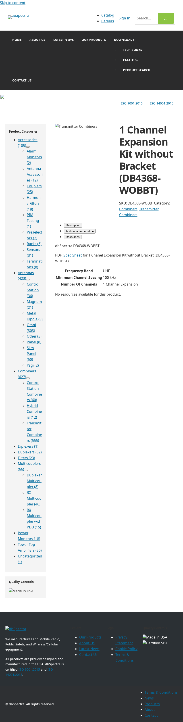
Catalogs (130, 60)
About (150, 709)
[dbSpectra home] (15, 628)
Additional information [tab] (80, 231)
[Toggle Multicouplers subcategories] (26, 470)
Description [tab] (73, 225)
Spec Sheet (72, 255)
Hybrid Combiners (34, 411)
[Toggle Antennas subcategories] (28, 279)
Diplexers (28, 446)
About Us (37, 40)
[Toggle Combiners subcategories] (28, 378)
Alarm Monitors (34, 157)
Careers (107, 21)
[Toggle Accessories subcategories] (28, 147)
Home (16, 40)
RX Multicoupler (34, 498)
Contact (151, 715)
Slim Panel (31, 353)
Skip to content (12, 2)
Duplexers (30, 452)
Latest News (63, 40)
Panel (34, 342)
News (149, 698)
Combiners (128, 209)
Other (34, 336)
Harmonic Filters (34, 203)
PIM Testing (33, 220)
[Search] (166, 18)
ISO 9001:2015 (132, 103)
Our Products (94, 40)
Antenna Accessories (35, 174)
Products (152, 703)
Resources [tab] (73, 237)
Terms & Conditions (161, 692)
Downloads (124, 40)
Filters (26, 457)
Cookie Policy (126, 648)
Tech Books (132, 50)
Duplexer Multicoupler (34, 481)
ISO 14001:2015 (161, 103)
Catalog (107, 15)
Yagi (33, 365)
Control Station (33, 290)
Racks (34, 243)
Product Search (136, 70)
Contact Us (21, 80)
